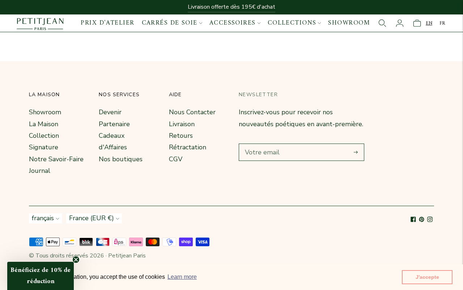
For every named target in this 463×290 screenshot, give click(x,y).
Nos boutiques (121, 159)
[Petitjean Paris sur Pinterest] (421, 220)
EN (429, 23)
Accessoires (232, 23)
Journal (39, 170)
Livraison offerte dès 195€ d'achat (231, 7)
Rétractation (187, 147)
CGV (175, 159)
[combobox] (429, 23)
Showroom (349, 23)
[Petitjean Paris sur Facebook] (413, 220)
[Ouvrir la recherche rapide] (382, 23)
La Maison (43, 124)
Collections (292, 23)
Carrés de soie (169, 23)
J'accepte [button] (427, 277)
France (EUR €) (91, 218)
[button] (40, 276)
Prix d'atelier (107, 23)
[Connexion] (400, 23)
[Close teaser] (76, 259)
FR (442, 23)
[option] (442, 23)
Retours (181, 135)
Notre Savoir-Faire (56, 159)
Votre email (261, 145)
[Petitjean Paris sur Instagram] (430, 220)
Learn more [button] (182, 277)
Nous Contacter (192, 112)
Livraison (182, 124)
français (43, 218)
